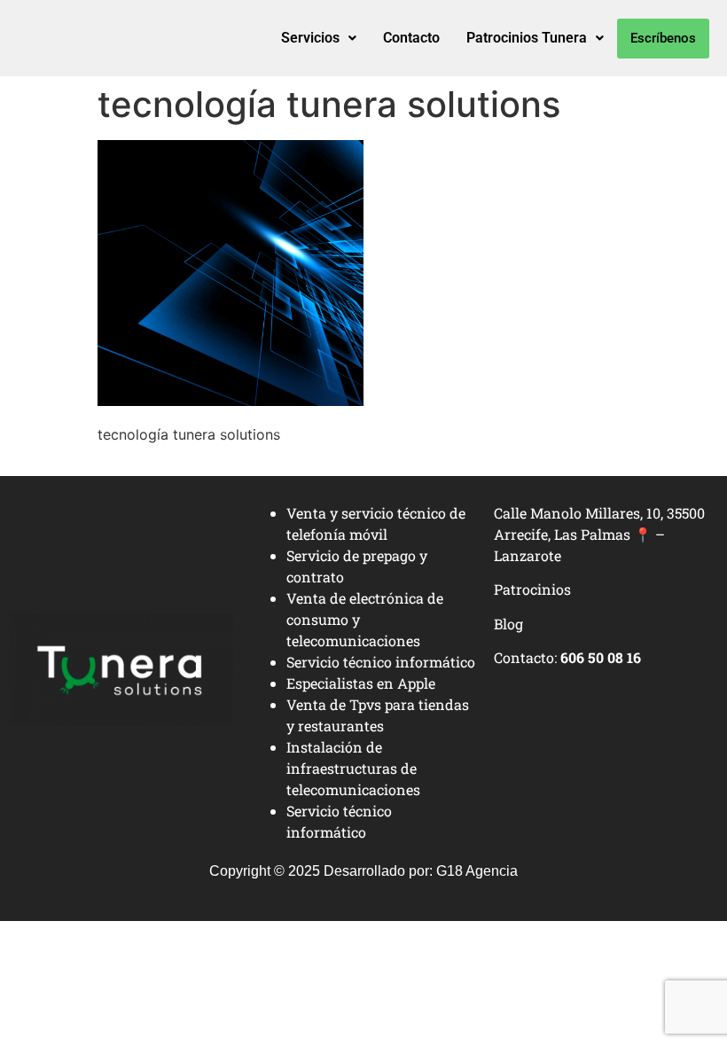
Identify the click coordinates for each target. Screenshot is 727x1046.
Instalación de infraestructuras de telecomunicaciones (353, 768)
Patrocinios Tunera (526, 37)
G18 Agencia (477, 870)
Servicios (310, 37)
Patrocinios (532, 589)
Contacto (411, 37)
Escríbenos (663, 38)
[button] (319, 38)
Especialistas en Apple (360, 683)
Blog (508, 623)
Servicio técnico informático (380, 661)
